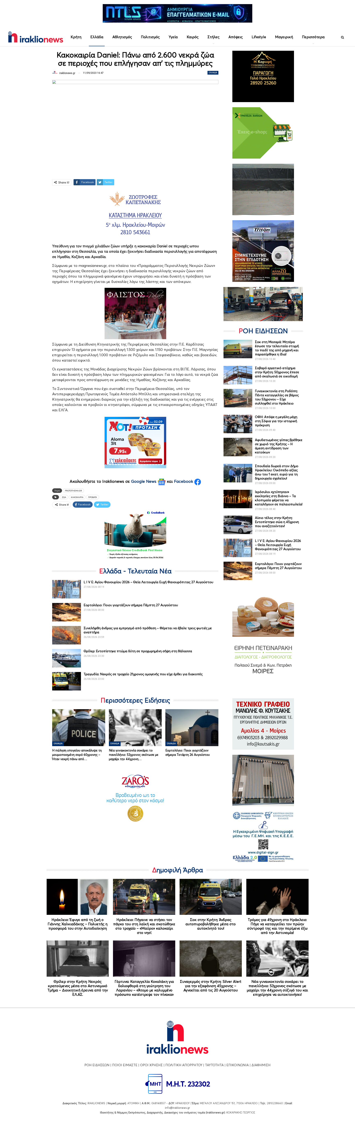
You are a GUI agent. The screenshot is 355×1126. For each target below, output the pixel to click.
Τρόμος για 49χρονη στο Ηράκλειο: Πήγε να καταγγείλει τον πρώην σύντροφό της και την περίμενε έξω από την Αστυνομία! (277, 926)
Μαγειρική (284, 37)
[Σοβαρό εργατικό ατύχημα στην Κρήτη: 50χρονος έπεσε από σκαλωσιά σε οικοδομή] (238, 375)
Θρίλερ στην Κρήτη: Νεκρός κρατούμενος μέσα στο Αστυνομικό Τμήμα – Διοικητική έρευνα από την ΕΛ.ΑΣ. (77, 988)
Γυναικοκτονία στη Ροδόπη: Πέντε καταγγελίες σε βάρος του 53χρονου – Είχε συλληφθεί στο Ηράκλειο (277, 397)
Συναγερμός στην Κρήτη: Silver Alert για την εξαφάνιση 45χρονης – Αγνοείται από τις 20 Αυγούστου (210, 985)
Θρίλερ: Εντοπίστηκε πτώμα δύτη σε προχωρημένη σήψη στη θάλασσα (138, 651)
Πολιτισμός (150, 37)
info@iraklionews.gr (177, 1107)
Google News (144, 481)
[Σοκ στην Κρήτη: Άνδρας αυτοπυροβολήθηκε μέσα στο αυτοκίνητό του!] (211, 897)
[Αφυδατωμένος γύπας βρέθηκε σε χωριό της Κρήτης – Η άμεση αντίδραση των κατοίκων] (238, 447)
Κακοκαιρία (77, 497)
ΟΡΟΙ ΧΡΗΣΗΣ (151, 1065)
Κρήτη (76, 37)
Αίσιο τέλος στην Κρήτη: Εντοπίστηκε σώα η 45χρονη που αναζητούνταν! (277, 522)
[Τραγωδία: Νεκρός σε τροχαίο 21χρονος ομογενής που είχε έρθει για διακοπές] (66, 681)
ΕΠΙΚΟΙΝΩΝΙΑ (237, 1065)
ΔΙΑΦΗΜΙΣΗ (261, 1065)
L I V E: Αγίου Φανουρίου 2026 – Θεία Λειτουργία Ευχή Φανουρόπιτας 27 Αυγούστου (148, 582)
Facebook (184, 481)
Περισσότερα (313, 37)
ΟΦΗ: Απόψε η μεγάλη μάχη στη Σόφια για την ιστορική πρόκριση (276, 421)
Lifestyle (259, 37)
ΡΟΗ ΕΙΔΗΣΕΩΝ (96, 1065)
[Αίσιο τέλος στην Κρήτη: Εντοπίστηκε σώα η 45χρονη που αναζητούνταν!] (238, 525)
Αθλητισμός (122, 37)
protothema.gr (73, 490)
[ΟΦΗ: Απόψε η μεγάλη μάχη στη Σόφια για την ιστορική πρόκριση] (238, 424)
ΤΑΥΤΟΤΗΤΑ (214, 1065)
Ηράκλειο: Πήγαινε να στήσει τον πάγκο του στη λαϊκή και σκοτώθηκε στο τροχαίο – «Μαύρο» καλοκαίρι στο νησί (144, 926)
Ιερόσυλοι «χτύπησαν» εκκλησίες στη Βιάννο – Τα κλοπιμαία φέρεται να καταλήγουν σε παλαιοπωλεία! (278, 498)
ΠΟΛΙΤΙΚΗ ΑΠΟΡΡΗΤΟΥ (183, 1065)
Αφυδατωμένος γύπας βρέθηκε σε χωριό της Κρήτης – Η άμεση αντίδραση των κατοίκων (278, 446)
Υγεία (173, 37)
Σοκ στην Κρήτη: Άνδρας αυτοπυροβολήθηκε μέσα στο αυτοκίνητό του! (211, 923)
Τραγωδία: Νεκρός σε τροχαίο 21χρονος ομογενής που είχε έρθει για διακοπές (143, 674)
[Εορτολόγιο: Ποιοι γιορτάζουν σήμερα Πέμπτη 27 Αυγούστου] (66, 612)
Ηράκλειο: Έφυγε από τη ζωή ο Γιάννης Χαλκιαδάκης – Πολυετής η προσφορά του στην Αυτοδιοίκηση (77, 923)
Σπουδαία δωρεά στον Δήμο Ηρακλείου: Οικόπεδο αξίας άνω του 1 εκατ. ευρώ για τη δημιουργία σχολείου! (276, 472)
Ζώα (64, 497)
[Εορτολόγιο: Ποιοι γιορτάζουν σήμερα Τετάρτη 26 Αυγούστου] (191, 727)
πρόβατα (92, 497)
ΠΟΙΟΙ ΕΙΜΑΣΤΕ (124, 1065)
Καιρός (192, 37)
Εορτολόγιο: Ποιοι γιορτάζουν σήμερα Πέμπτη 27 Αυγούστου (131, 605)
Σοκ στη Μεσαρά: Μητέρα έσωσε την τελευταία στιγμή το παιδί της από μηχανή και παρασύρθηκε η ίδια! (277, 348)
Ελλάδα (96, 37)
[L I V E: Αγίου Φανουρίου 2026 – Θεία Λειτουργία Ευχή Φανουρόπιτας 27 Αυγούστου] (66, 589)
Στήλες (213, 37)
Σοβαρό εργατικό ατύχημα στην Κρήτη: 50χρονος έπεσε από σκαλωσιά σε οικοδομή (277, 372)
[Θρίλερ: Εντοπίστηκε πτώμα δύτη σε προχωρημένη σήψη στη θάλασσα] (66, 658)
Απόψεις (235, 37)
